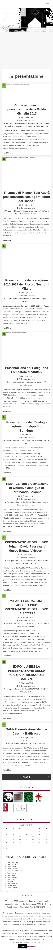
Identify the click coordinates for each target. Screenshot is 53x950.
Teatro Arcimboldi (12, 864)
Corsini (11, 123)
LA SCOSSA (34, 623)
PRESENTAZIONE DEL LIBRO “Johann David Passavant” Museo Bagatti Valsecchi (26, 546)
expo (7, 689)
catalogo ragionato (27, 440)
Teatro (26, 301)
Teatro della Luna (12, 883)
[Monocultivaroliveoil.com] (28, 797)
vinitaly (39, 382)
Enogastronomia (42, 126)
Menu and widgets (47, 4)
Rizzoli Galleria (22, 505)
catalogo (25, 211)
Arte (34, 214)
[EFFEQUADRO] (8, 807)
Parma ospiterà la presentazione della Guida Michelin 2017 (26, 109)
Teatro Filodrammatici (14, 890)
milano (15, 299)
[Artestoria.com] (18, 797)
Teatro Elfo (10, 879)
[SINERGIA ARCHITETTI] (20, 807)
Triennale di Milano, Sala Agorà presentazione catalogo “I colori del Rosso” (26, 197)
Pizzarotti (7, 126)
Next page (48, 777)
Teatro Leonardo (12, 892)
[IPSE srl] (38, 797)
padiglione (21, 382)
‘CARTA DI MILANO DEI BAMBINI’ (35, 689)
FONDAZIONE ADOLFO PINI (17, 623)
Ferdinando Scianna (14, 502)
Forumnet (10, 881)
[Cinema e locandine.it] (8, 797)
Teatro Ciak (11, 875)
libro (8, 561)
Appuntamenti (40, 743)
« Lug (5, 849)
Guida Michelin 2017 (35, 123)
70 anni (9, 299)
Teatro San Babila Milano (15, 871)
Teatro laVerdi (11, 866)
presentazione (17, 126)
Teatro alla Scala (12, 862)
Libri (25, 443)
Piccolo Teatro (11, 885)
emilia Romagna (21, 123)
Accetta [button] (22, 946)
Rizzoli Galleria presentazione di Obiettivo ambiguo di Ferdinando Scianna (26, 488)
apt (7, 123)
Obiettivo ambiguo (29, 502)
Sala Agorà (44, 211)
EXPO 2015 (26, 692)
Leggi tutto (31, 946)
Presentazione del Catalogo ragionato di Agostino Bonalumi (26, 426)
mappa (16, 743)
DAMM (10, 743)
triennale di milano (22, 214)
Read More (7, 153)
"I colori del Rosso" (13, 211)
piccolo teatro (24, 299)
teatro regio (27, 126)
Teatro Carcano (12, 877)
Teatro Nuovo (11, 873)
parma (47, 123)
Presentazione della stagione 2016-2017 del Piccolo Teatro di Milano (26, 284)
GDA (27, 741)
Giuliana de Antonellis (27, 121)
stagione (44, 299)
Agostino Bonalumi (13, 440)
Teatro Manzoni (12, 869)
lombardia (12, 382)
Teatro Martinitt (12, 888)
